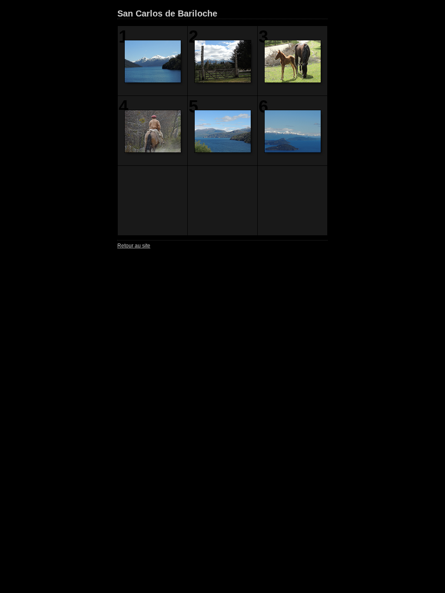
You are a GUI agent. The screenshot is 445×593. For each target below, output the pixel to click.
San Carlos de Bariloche (167, 13)
